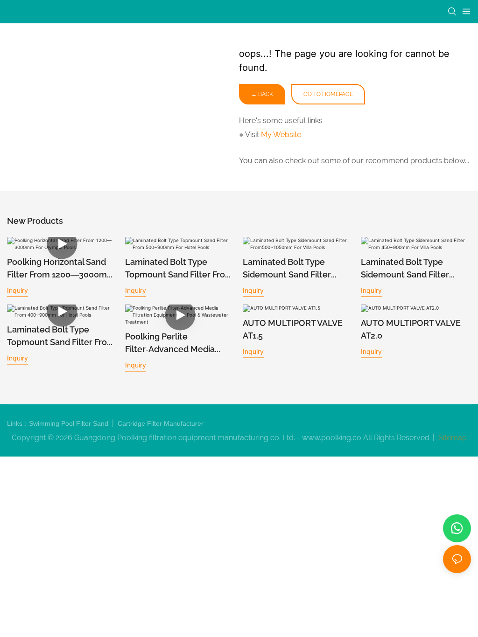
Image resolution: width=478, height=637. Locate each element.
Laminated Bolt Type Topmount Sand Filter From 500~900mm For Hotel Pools (179, 269)
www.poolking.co (331, 437)
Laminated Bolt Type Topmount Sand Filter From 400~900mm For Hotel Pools (61, 336)
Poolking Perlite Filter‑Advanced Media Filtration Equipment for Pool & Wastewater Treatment (173, 343)
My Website (281, 134)
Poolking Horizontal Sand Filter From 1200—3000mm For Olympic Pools (61, 269)
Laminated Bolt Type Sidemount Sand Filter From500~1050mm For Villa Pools (296, 269)
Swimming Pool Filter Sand (69, 423)
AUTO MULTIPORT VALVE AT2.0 (411, 329)
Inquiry (17, 290)
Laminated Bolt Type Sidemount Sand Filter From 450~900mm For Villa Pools (413, 269)
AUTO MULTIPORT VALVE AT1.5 (293, 329)
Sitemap (451, 437)
